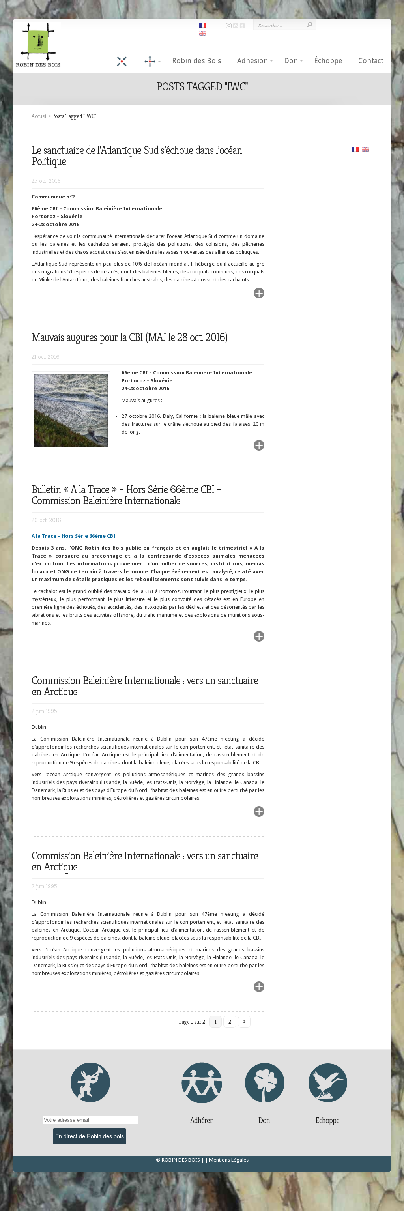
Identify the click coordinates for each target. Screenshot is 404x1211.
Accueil (39, 116)
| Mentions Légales (227, 1160)
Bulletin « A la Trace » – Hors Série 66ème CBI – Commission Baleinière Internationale (127, 495)
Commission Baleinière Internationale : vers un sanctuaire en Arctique (145, 686)
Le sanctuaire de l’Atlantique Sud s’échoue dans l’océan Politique (137, 155)
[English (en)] (365, 149)
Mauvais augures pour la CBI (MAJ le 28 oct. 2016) (129, 337)
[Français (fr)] (355, 149)
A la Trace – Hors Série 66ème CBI (74, 536)
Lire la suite (240, 298)
